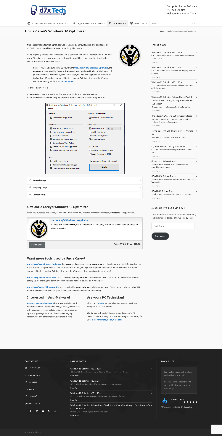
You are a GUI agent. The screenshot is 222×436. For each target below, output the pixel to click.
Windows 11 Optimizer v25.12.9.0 (166, 67)
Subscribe (160, 236)
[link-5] (55, 411)
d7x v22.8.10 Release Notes (163, 176)
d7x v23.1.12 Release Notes (163, 161)
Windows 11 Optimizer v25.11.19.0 (166, 82)
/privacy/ (33, 396)
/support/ (33, 381)
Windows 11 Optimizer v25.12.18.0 (166, 52)
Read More (155, 62)
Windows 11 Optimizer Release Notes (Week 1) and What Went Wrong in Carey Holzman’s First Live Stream (172, 100)
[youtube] (43, 411)
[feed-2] (49, 411)
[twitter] (37, 411)
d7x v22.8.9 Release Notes (162, 191)
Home (161, 31)
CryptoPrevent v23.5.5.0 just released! (168, 146)
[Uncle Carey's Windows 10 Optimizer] (38, 220)
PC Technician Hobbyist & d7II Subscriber (176, 407)
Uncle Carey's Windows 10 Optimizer (70, 220)
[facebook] (30, 411)
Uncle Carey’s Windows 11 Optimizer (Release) (172, 115)
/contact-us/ (34, 367)
